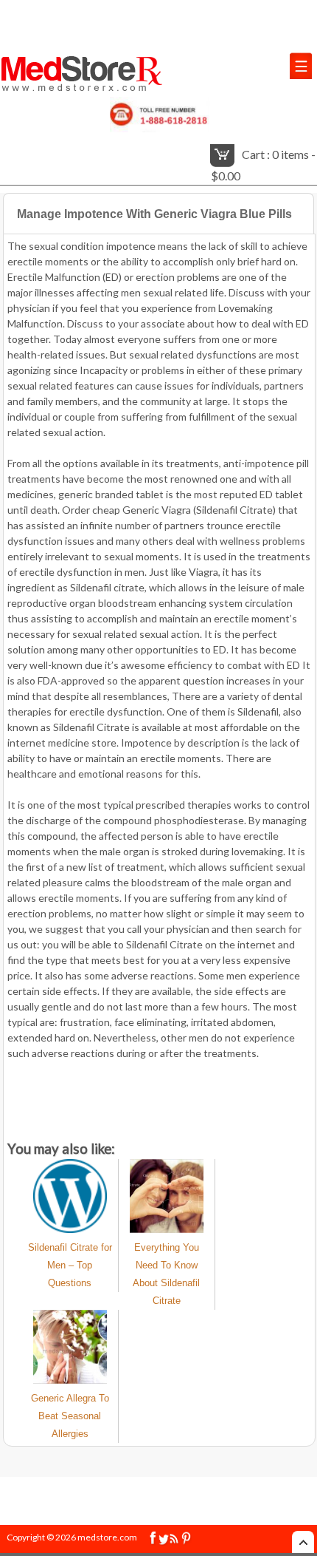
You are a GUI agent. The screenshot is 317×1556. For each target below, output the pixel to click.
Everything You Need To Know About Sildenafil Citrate (166, 1274)
